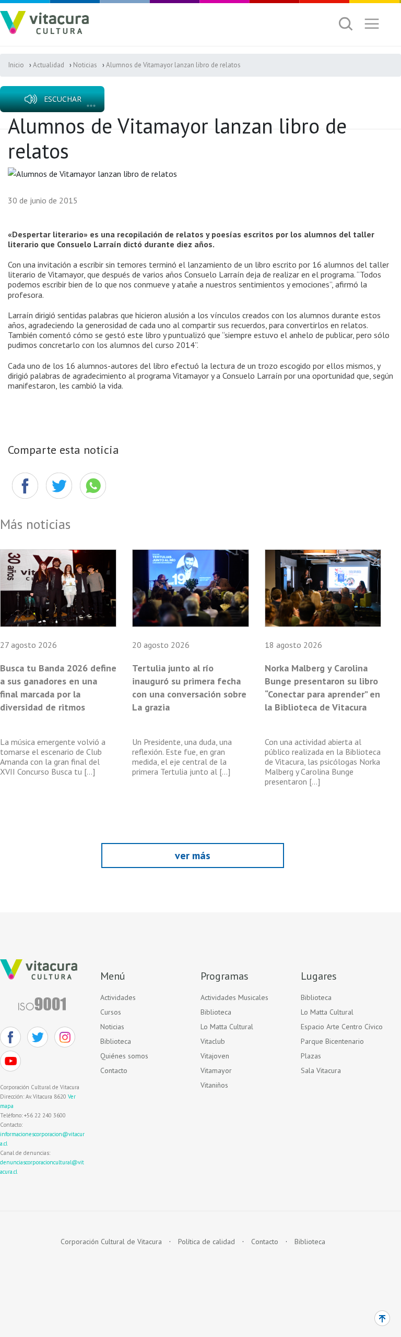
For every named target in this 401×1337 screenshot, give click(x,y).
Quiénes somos (124, 1056)
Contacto (113, 1070)
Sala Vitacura (321, 1070)
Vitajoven (214, 1056)
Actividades (118, 997)
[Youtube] (10, 1061)
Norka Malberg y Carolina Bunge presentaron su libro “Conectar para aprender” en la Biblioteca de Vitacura (322, 688)
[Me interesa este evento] (58, 486)
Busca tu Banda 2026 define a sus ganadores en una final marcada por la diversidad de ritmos (58, 688)
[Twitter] (37, 1037)
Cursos (110, 1012)
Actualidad (48, 65)
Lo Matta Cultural (226, 1026)
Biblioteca (115, 1041)
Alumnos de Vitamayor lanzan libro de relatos (173, 65)
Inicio (16, 65)
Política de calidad (206, 1241)
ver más (192, 855)
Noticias (85, 65)
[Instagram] (64, 1037)
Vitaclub (212, 1041)
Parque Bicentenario (332, 1041)
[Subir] (382, 1318)
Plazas (311, 1056)
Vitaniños (214, 1085)
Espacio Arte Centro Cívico (342, 1026)
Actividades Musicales (234, 997)
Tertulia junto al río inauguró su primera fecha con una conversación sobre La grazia (189, 688)
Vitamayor (216, 1070)
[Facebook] (24, 486)
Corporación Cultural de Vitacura (111, 1241)
